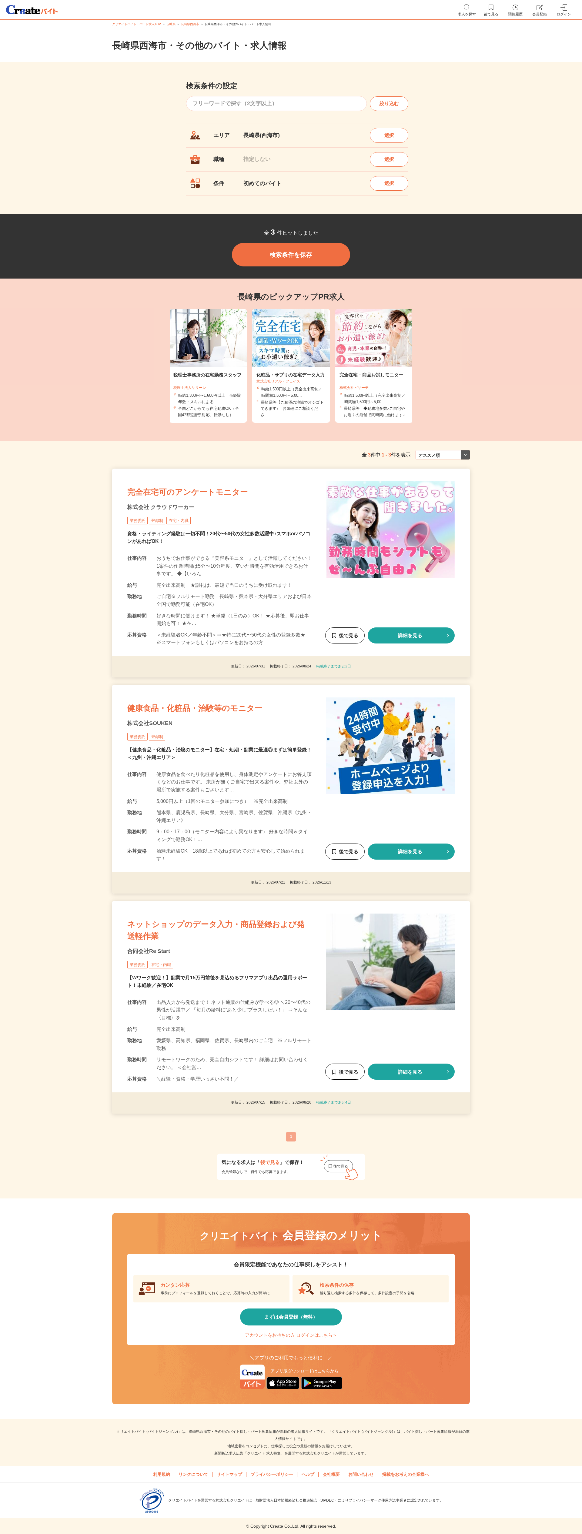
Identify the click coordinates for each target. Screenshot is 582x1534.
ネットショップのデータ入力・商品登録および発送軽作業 (216, 930)
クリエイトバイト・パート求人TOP (136, 24)
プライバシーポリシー (272, 1474)
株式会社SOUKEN (149, 723)
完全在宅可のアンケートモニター (187, 491)
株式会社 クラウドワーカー (160, 507)
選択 (389, 135)
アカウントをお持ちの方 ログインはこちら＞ (291, 1335)
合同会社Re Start (148, 951)
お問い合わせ (361, 1474)
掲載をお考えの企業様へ (405, 1474)
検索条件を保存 (291, 254)
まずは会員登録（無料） (291, 1316)
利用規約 (161, 1474)
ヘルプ (308, 1474)
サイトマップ (229, 1474)
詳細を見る (410, 635)
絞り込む (389, 103)
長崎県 (171, 24)
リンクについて (193, 1474)
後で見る (348, 635)
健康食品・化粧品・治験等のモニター (195, 708)
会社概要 (331, 1474)
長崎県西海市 (190, 24)
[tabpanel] (291, 366)
